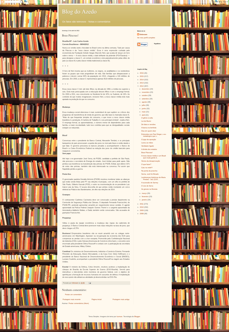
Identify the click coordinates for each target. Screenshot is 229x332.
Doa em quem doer (148, 131)
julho (144, 105)
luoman (119, 316)
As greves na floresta (149, 189)
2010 (142, 207)
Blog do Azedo (79, 11)
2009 (142, 210)
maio (144, 112)
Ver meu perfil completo (146, 38)
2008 (142, 214)
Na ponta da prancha (149, 171)
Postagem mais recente (72, 299)
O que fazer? (146, 164)
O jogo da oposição (148, 139)
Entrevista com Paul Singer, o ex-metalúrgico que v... (153, 135)
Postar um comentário (73, 294)
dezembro (146, 89)
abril (144, 115)
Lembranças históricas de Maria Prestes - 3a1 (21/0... (153, 178)
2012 (142, 86)
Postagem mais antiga (121, 299)
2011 (142, 204)
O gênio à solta (147, 118)
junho (144, 108)
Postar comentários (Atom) (79, 303)
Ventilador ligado (147, 146)
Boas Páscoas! (147, 152)
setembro (145, 99)
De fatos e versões (148, 124)
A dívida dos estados (149, 149)
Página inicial (96, 299)
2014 (142, 80)
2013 (142, 83)
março (144, 193)
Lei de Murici (146, 121)
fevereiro (145, 196)
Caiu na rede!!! (147, 168)
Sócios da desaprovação (150, 161)
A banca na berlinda (148, 128)
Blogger (137, 316)
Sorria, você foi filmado (150, 174)
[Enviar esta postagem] (89, 283)
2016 (142, 73)
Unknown (143, 34)
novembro (146, 92)
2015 (142, 76)
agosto (144, 102)
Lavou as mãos (147, 143)
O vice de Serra (147, 186)
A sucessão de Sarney (149, 183)
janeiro (144, 200)
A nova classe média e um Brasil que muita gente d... (153, 157)
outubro (145, 95)
